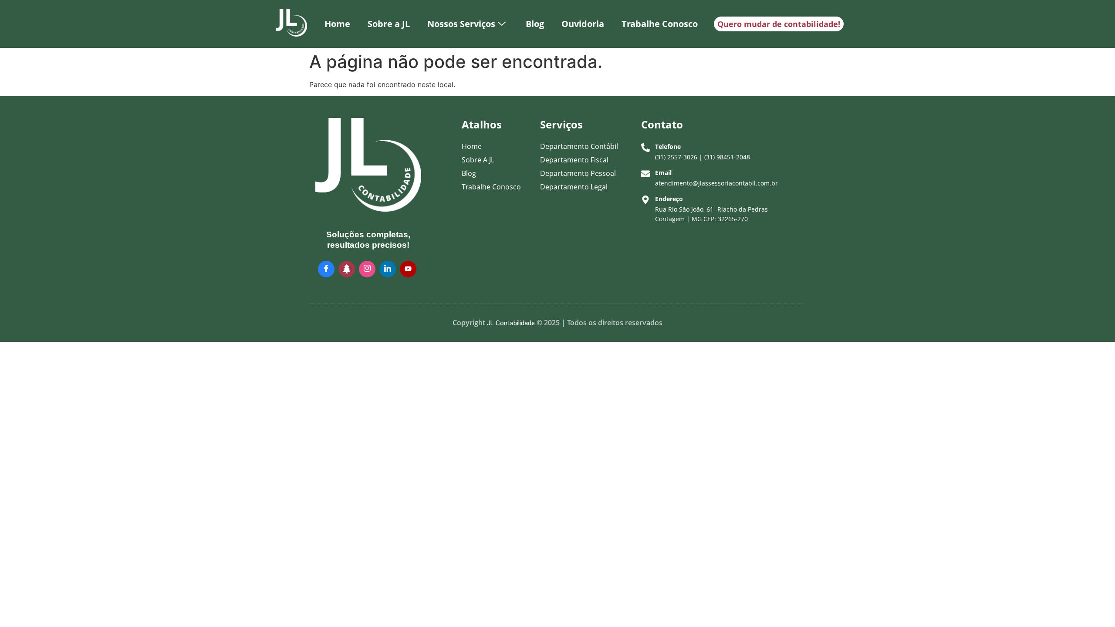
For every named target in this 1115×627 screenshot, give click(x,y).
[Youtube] (408, 269)
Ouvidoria (582, 24)
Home (337, 24)
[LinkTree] (346, 269)
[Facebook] (326, 269)
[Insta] (367, 269)
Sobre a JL (389, 24)
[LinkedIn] (387, 269)
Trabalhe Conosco (660, 24)
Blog (535, 24)
